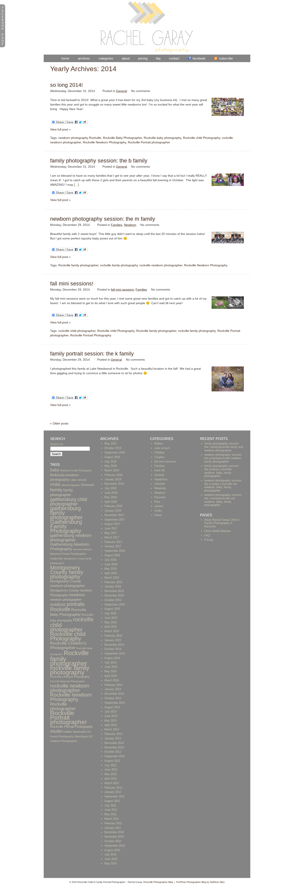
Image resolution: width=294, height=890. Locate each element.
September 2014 (114, 653)
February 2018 (113, 506)
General (121, 91)
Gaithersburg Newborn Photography (69, 546)
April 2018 (110, 501)
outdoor (58, 604)
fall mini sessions (122, 289)
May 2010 (110, 863)
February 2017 (113, 542)
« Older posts (59, 423)
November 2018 (114, 483)
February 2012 (113, 787)
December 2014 (114, 644)
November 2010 (114, 836)
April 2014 (110, 675)
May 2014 (110, 671)
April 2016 (110, 573)
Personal (159, 497)
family (56, 489)
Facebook (199, 58)
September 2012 (114, 756)
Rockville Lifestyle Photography (70, 676)
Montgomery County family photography (66, 572)
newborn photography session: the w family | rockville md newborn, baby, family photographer (223, 485)
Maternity (160, 488)
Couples (159, 457)
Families (116, 225)
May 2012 (110, 774)
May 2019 (110, 465)
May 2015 (110, 622)
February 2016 (113, 582)
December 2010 (114, 832)
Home (65, 58)
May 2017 (110, 533)
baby (54, 469)
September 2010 (114, 845)
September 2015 (114, 604)
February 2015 (113, 635)
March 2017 (111, 537)
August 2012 (112, 760)
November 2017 (114, 515)
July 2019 (110, 461)
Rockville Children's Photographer (68, 645)
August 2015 (112, 608)
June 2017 (110, 528)
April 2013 (110, 725)
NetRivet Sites (217, 882)
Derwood (87, 485)
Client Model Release (217, 531)
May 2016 (110, 568)
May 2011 (110, 814)
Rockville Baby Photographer (122, 137)
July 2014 (110, 662)
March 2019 (111, 470)
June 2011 (110, 809)
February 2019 (113, 474)
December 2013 (114, 693)
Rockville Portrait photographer (149, 142)
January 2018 (112, 510)
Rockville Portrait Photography (90, 335)
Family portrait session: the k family (92, 354)
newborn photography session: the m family (102, 219)
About (126, 58)
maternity (56, 558)
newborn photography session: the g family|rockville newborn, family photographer (223, 458)
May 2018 (110, 497)
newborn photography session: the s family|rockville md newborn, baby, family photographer (223, 500)
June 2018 (110, 492)
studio (56, 731)
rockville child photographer (77, 330)
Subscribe (226, 58)
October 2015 (112, 600)
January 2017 (112, 546)
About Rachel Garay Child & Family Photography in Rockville (221, 523)
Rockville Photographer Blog (158, 882)
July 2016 (110, 559)
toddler (67, 731)
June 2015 (110, 617)
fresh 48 (159, 470)
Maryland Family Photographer (68, 553)
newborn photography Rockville (79, 137)
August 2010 (112, 850)
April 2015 (110, 626)
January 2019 (112, 479)
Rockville (60, 609)
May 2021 (110, 443)
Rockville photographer (63, 706)
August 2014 (112, 658)
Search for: (57, 444)
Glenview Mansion (82, 549)
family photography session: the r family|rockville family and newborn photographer (223, 447)
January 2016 (112, 586)
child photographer (70, 485)
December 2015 (114, 591)
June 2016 (110, 564)
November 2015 (114, 595)
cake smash (78, 479)
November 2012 (114, 747)
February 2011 (113, 823)
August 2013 (112, 707)
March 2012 (111, 783)
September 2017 (114, 519)
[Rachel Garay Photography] (147, 52)
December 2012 (114, 742)
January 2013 (112, 738)
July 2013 (110, 711)
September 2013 (114, 702)
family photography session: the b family (98, 161)
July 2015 (110, 613)
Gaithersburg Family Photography (66, 526)
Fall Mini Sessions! (71, 283)
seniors (158, 506)
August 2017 (112, 523)
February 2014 (113, 684)
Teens (158, 515)
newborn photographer (66, 599)
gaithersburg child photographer (68, 502)
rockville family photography (119, 265)
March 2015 (111, 631)
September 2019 (114, 452)
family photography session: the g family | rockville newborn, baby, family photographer (221, 471)
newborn (77, 595)
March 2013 (111, 729)
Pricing (142, 58)
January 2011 (112, 827)
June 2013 (110, 716)
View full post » (60, 129)
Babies (158, 443)
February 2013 (113, 733)
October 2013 (112, 698)
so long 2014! (66, 85)
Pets (157, 501)
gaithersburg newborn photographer (71, 537)
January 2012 (112, 791)
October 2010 (112, 841)
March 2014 (111, 680)
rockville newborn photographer (160, 265)
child (55, 484)
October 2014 (112, 649)
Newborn (130, 225)
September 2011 (114, 796)
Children (159, 452)
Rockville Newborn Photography (104, 142)
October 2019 (112, 448)
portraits (76, 604)
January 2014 (112, 689)
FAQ (158, 58)
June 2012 (110, 769)
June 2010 (110, 859)
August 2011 (112, 801)
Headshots (161, 479)
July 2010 (110, 854)
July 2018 (110, 488)
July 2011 (110, 805)
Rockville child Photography (201, 137)
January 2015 (112, 640)
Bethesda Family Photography (76, 470)
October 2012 (112, 751)
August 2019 (112, 457)
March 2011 (111, 818)
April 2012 (110, 778)
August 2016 (112, 555)
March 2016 (111, 577)
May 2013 (110, 720)
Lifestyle (159, 483)
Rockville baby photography (162, 137)
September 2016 (114, 550)
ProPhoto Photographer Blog (191, 882)
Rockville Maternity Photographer (67, 681)
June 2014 (110, 666)
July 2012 (110, 765)
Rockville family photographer (78, 265)
